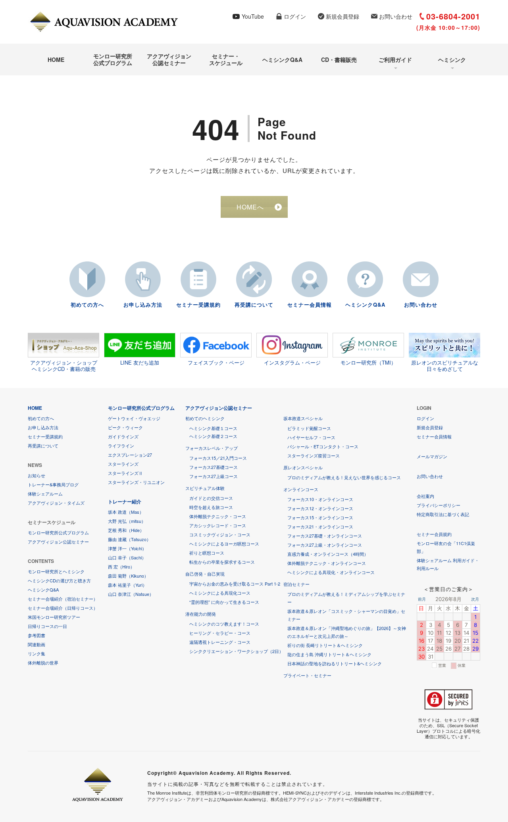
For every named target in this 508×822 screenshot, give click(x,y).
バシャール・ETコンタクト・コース (322, 446)
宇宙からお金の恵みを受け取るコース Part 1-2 (234, 583)
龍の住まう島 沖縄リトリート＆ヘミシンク (329, 654)
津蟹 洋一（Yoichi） (127, 548)
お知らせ (36, 475)
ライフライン (121, 445)
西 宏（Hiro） (121, 566)
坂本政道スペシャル (303, 418)
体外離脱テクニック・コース (217, 516)
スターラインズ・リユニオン (136, 482)
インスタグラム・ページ (292, 362)
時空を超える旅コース (211, 507)
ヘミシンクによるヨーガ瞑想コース (224, 543)
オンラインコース (300, 489)
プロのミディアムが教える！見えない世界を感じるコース (344, 477)
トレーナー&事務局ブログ (53, 484)
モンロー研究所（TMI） (368, 362)
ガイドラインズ (123, 436)
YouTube (253, 16)
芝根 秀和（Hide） (126, 530)
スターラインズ (123, 464)
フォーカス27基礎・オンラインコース (324, 535)
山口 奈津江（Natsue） (131, 594)
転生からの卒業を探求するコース (222, 562)
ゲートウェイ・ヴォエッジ (134, 418)
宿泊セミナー (296, 584)
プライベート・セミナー (307, 675)
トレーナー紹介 (124, 501)
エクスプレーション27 (130, 454)
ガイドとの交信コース (211, 498)
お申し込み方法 (142, 304)
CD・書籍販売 (339, 59)
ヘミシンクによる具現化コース (219, 593)
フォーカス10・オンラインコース (320, 499)
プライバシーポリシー (438, 505)
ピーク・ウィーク (125, 427)
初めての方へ (87, 304)
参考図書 (36, 635)
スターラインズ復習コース (313, 455)
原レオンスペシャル (303, 467)
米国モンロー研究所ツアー (54, 617)
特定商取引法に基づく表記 (443, 514)
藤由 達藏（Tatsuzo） (129, 539)
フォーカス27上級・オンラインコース (324, 545)
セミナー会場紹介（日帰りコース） (63, 608)
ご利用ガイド (395, 59)
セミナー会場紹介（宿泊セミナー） (63, 598)
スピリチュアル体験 (205, 488)
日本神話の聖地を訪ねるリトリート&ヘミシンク (334, 663)
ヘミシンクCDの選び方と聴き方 (59, 580)
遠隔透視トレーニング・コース (219, 642)
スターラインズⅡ (125, 473)
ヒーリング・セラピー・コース (219, 633)
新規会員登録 (342, 16)
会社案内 (425, 496)
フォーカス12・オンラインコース (320, 508)
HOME (56, 59)
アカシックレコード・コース (217, 525)
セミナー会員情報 (309, 304)
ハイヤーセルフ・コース (311, 437)
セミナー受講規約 (198, 304)
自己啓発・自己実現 (205, 573)
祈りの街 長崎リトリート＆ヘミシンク (325, 645)
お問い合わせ (395, 16)
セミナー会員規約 (434, 534)
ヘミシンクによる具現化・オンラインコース (331, 572)
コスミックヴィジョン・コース (219, 534)
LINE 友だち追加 (139, 362)
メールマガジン (432, 456)
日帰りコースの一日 (47, 626)
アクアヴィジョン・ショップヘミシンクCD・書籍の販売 (63, 365)
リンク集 (36, 653)
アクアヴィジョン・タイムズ (56, 502)
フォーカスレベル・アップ (211, 448)
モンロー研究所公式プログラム (112, 59)
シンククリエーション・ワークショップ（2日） (236, 651)
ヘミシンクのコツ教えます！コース (224, 623)
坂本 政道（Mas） (126, 512)
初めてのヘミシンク (205, 418)
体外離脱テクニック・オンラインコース (326, 563)
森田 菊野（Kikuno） (128, 575)
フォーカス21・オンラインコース (320, 526)
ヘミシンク (452, 59)
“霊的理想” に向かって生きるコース (224, 602)
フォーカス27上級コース (213, 476)
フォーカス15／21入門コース (218, 458)
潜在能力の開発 (200, 614)
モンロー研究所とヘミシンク (56, 571)
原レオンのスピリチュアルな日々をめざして (444, 365)
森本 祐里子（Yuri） (127, 585)
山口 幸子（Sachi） (127, 557)
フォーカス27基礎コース (213, 467)
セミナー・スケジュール (225, 59)
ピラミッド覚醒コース (309, 428)
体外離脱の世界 (43, 662)
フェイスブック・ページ (216, 362)
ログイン (295, 16)
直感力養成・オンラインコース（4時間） (327, 554)
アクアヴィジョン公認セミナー (169, 59)
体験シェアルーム (45, 493)
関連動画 (36, 644)
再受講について (254, 304)
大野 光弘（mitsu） (127, 521)
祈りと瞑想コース (206, 552)
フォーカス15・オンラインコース (320, 517)
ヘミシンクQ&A (282, 59)
